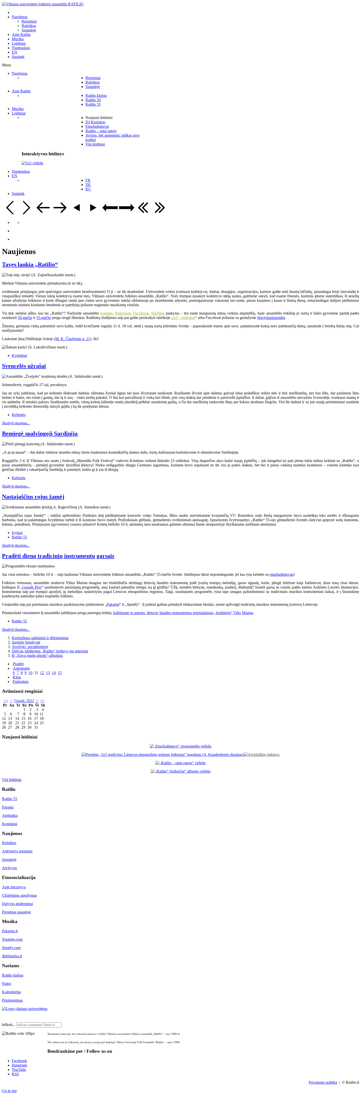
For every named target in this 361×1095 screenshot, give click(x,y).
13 (48, 673)
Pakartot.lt (10, 931)
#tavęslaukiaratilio (271, 318)
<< (6, 701)
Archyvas (9, 868)
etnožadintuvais (282, 574)
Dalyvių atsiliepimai (17, 904)
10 (30, 673)
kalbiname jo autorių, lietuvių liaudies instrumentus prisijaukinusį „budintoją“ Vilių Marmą (183, 613)
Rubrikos (9, 843)
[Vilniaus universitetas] (24, 1009)
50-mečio (25, 318)
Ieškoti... (8, 1025)
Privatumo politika (323, 1082)
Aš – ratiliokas (184, 318)
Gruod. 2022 (24, 701)
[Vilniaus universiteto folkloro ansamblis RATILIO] (42, 4)
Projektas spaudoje (16, 912)
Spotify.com (11, 948)
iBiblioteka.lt (12, 956)
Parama (8, 807)
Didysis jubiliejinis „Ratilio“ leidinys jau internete (50, 651)
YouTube (19, 1069)
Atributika (10, 815)
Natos (6, 983)
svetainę (106, 313)
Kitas (17, 677)
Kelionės (19, 415)
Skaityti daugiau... (16, 423)
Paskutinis (20, 681)
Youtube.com (12, 939)
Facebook (19, 1061)
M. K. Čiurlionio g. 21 (72, 339)
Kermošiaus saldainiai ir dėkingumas (40, 638)
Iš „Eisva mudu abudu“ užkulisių (37, 655)
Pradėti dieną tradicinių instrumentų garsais (58, 556)
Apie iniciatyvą (14, 887)
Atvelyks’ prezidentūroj (30, 647)
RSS (15, 1074)
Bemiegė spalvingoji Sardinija (40, 433)
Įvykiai (17, 533)
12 (42, 673)
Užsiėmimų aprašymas (19, 895)
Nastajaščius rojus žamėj (33, 496)
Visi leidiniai (11, 780)
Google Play (32, 587)
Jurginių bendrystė (26, 642)
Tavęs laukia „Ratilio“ (30, 264)
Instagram (19, 1065)
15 (60, 673)
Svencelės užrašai (24, 366)
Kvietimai (19, 355)
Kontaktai (9, 824)
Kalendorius (11, 992)
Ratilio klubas (12, 975)
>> (42, 701)
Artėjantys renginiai (17, 851)
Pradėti (18, 664)
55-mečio (43, 318)
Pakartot (113, 604)
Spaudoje (9, 859)
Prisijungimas (12, 1000)
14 (54, 673)
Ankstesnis (21, 668)
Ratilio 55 (19, 537)
